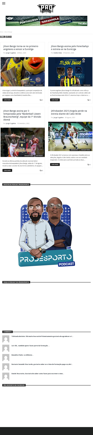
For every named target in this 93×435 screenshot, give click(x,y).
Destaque (39, 85)
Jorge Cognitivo (11, 53)
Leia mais (7, 100)
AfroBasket (75, 150)
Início (1, 32)
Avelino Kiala (58, 53)
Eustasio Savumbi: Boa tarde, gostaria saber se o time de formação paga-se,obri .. (42, 364)
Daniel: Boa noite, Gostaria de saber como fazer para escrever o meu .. (38, 373)
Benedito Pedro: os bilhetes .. (22, 355)
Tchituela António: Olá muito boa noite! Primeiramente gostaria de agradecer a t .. (42, 336)
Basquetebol (29, 85)
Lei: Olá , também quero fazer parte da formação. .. (31, 346)
